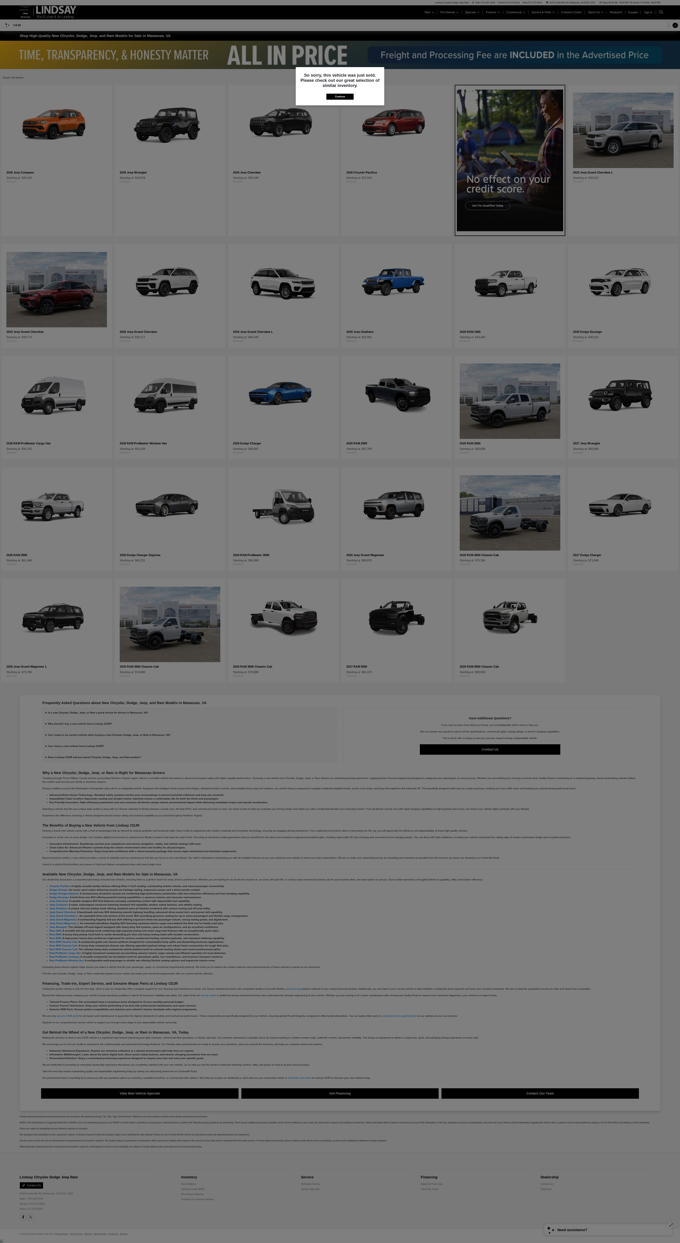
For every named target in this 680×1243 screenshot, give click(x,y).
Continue (340, 96)
